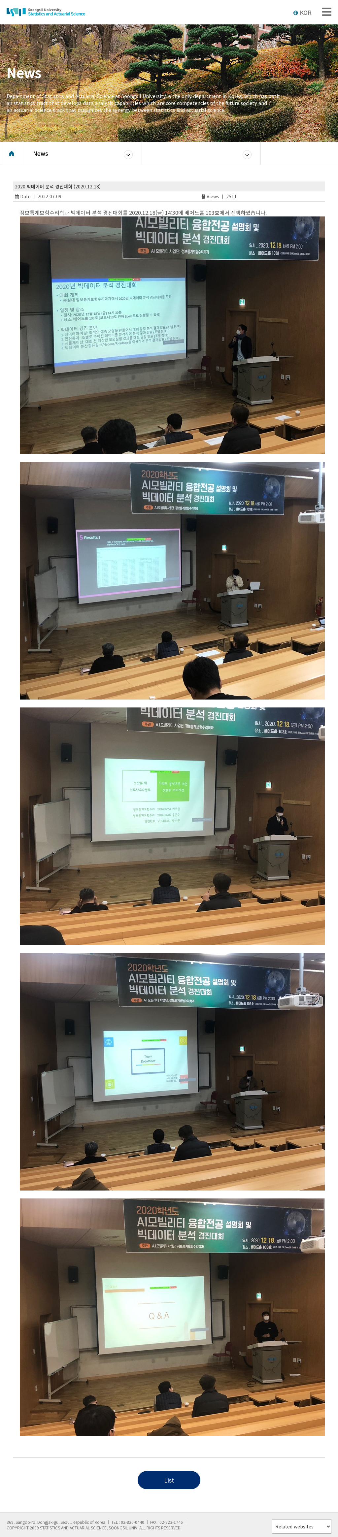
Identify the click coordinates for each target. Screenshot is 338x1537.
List (169, 1480)
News (40, 153)
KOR (306, 12)
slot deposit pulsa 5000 (51, 1447)
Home (11, 153)
